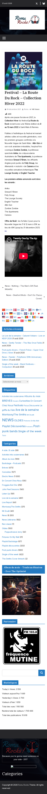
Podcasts (29, 426)
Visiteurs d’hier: (9, 702)
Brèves (5, 468)
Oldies (5, 528)
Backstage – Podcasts (11, 463)
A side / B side (8, 450)
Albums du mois (32, 396)
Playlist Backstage (10, 541)
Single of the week (30, 431)
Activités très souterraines (13, 396)
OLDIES (18, 420)
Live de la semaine (10, 498)
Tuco (4, 435)
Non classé (7, 524)
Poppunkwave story (13, 532)
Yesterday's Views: (10, 698)
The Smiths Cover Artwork (13, 559)
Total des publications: (12, 715)
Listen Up (6, 494)
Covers (16, 401)
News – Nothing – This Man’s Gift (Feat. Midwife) (21, 287)
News (4, 515)
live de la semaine (27, 409)
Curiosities (24, 400)
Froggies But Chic (9, 485)
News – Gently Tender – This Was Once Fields (22, 343)
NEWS (8, 420)
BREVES (7, 400)
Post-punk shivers (10, 550)
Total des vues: (9, 706)
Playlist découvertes (11, 546)
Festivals (18, 405)
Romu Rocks (23, 785)
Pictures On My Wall (31, 421)
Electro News (7, 476)
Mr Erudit (30, 415)
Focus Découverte (31, 405)
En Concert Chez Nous (12, 481)
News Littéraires (9, 520)
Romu (26, 109)
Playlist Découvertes (14, 426)
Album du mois (8, 459)
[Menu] (4, 38)
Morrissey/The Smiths (14, 414)
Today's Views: (9, 689)
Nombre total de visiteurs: (13, 711)
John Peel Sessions (10, 489)
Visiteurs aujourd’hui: (11, 693)
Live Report (7, 502)
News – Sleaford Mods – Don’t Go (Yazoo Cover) (24, 296)
